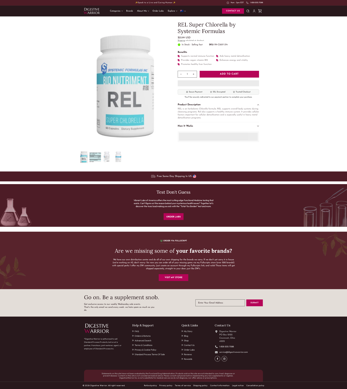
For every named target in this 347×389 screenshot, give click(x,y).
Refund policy (150, 385)
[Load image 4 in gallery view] (118, 157)
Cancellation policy (255, 385)
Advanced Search (143, 340)
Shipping (181, 40)
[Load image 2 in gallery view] (95, 157)
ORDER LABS (173, 216)
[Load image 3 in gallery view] (107, 157)
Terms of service (183, 385)
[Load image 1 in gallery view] (83, 157)
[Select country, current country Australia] (183, 11)
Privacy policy (165, 385)
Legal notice (238, 385)
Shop (186, 340)
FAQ (137, 331)
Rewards (188, 359)
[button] (218, 83)
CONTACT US (233, 11)
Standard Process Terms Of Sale (150, 354)
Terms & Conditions (143, 345)
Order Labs (189, 349)
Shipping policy (200, 385)
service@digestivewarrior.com (233, 352)
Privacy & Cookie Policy (145, 349)
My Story (188, 331)
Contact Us (189, 345)
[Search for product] (248, 11)
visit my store (173, 277)
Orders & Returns (143, 336)
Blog (186, 336)
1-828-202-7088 (256, 3)
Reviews (188, 354)
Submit (254, 303)
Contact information (220, 385)
